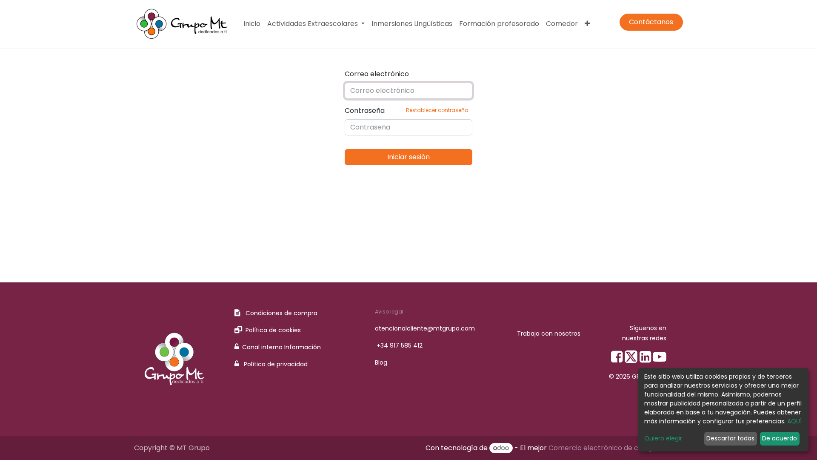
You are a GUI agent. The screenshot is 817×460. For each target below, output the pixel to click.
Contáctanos (651, 22)
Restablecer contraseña (437, 110)
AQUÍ (794, 421)
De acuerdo (779, 438)
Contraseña (406, 110)
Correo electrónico (377, 74)
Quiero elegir (663, 438)
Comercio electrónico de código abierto (615, 448)
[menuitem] (252, 23)
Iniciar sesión (408, 157)
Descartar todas (730, 438)
